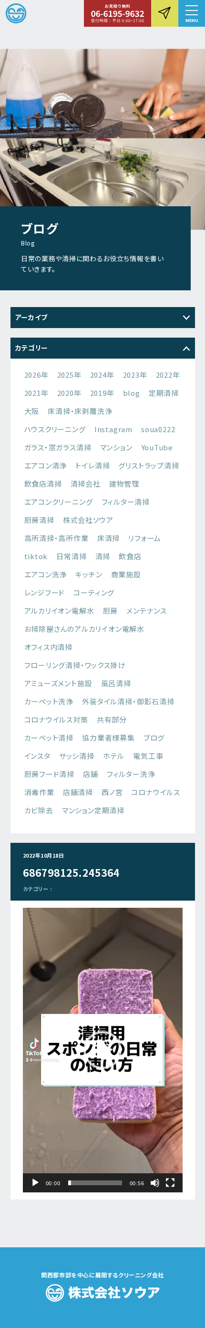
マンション (116, 447)
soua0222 (158, 429)
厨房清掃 (39, 520)
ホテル (113, 756)
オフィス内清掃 (48, 647)
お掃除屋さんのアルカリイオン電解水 (84, 629)
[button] (191, 13)
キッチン (88, 574)
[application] (103, 1050)
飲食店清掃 (43, 483)
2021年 (36, 393)
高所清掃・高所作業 (56, 538)
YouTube (157, 447)
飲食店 (130, 556)
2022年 (168, 375)
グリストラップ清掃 (148, 465)
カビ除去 (38, 810)
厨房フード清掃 (49, 774)
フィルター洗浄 (131, 774)
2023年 (135, 375)
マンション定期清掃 (93, 810)
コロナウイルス (155, 792)
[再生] (35, 1183)
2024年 (102, 375)
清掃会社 (86, 483)
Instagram (113, 429)
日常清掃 (71, 556)
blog (131, 393)
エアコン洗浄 (45, 574)
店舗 (90, 774)
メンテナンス (146, 611)
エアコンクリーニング (58, 502)
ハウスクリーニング (55, 429)
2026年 (36, 375)
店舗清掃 (78, 792)
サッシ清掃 (76, 756)
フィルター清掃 (126, 502)
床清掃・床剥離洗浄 (80, 411)
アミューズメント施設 (58, 683)
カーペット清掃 (49, 738)
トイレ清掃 (92, 465)
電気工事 (148, 756)
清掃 (103, 556)
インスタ (37, 756)
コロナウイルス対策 (56, 719)
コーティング (93, 592)
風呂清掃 (116, 683)
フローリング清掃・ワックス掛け (75, 665)
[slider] (95, 1182)
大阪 (32, 411)
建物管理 (124, 483)
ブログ (154, 738)
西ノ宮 (112, 792)
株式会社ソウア (88, 520)
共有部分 (112, 719)
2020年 (69, 393)
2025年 (69, 375)
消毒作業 (39, 792)
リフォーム (144, 538)
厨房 (110, 611)
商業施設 (126, 574)
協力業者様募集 (108, 738)
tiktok (36, 556)
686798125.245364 (71, 872)
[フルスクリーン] (170, 1183)
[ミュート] (155, 1183)
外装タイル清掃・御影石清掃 (128, 701)
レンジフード (44, 592)
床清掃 (108, 538)
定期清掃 (164, 393)
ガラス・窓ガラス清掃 (58, 447)
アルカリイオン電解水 (59, 611)
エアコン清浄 (45, 465)
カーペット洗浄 (49, 701)
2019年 (102, 393)
